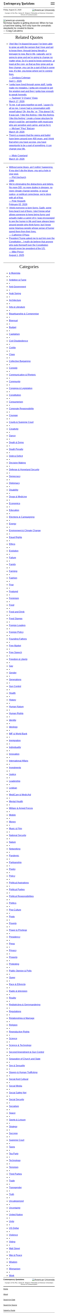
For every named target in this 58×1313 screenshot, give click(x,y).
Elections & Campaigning (21, 517)
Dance (12, 435)
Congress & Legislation (20, 388)
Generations (15, 679)
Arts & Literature (17, 307)
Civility (12, 347)
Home (5, 1289)
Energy (12, 524)
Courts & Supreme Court (21, 422)
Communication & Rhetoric (22, 375)
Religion (13, 1025)
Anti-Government (17, 286)
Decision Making (17, 463)
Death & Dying (16, 442)
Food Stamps (15, 618)
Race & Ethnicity (17, 984)
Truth (11, 1194)
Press (12, 943)
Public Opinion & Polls (20, 971)
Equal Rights (15, 537)
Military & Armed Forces (21, 808)
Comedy (13, 368)
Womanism (14, 1269)
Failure (12, 557)
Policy (12, 876)
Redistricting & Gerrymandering (24, 1004)
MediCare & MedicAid (20, 794)
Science (13, 1038)
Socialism (14, 1106)
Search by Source (10, 1305)
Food (11, 605)
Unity (11, 1221)
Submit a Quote (9, 1310)
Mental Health (16, 801)
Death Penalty (16, 449)
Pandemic (14, 855)
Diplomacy (14, 483)
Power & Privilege (18, 930)
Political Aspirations (19, 882)
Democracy (14, 476)
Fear (11, 584)
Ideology (13, 727)
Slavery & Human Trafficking (23, 1072)
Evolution (13, 551)
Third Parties (15, 1174)
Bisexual (13, 320)
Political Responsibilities (21, 896)
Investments (15, 767)
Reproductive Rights (19, 1032)
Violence (13, 1235)
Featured (13, 591)
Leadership (14, 781)
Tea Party (13, 1153)
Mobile (12, 815)
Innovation (14, 754)
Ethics (12, 544)
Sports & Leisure (17, 1120)
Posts (12, 916)
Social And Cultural (18, 1079)
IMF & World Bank (18, 733)
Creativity (13, 429)
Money (12, 822)
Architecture (15, 300)
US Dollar (14, 1228)
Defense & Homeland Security (24, 469)
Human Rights (16, 713)
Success (13, 1133)
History (12, 700)
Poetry (12, 869)
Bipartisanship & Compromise (24, 314)
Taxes (12, 1147)
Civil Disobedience (18, 341)
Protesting (14, 964)
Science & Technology (20, 1045)
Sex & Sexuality (17, 1065)
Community (14, 381)
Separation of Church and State (24, 1059)
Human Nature (16, 706)
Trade (12, 1181)
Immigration (15, 740)
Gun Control (15, 686)
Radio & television (18, 991)
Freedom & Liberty (18, 659)
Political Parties (17, 889)
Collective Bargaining (20, 361)
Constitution (15, 395)
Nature (12, 842)
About (5, 1294)
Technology (15, 1160)
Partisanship (15, 862)
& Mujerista (14, 273)
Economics (14, 503)
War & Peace (15, 1255)
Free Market (15, 645)
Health (12, 693)
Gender (12, 673)
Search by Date (9, 1300)
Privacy (12, 950)
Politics (12, 903)
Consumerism (16, 402)
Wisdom (13, 1262)
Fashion (13, 578)
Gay (11, 666)
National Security (17, 835)
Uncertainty (14, 1208)
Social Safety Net (17, 1092)
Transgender (15, 1187)
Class (12, 354)
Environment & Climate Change (25, 530)
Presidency (14, 937)
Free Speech (15, 652)
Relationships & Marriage (21, 1018)
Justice (12, 774)
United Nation (16, 1214)
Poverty (13, 923)
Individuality (15, 747)
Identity (12, 720)
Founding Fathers (18, 639)
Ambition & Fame (17, 280)
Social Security (16, 1099)
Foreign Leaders (17, 625)
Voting (12, 1241)
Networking (14, 849)
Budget (12, 327)
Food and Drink (16, 612)
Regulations (15, 1011)
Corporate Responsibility (21, 408)
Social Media (15, 1086)
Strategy (13, 1126)
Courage (13, 415)
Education (14, 510)
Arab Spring (15, 293)
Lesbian (13, 788)
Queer (12, 977)
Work (11, 1275)
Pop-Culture (15, 910)
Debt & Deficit (16, 456)
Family (12, 564)
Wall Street (14, 1248)
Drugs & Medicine (18, 496)
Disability (13, 490)
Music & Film (15, 828)
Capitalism (14, 334)
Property (13, 957)
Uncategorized (16, 1201)
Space (12, 1113)
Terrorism (13, 1167)
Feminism (14, 598)
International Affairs (18, 761)
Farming (13, 571)
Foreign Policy (16, 632)
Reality (12, 998)
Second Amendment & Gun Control (26, 1052)
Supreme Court (16, 1140)
